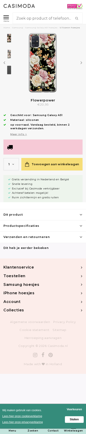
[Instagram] (35, 355)
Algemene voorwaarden (30, 322)
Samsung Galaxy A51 (48, 115)
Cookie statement (34, 330)
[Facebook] (43, 355)
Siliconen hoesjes (70, 27)
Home (6, 27)
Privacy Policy (64, 322)
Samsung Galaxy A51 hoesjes (41, 27)
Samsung (17, 27)
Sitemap (60, 330)
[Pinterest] (50, 355)
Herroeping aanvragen (43, 338)
